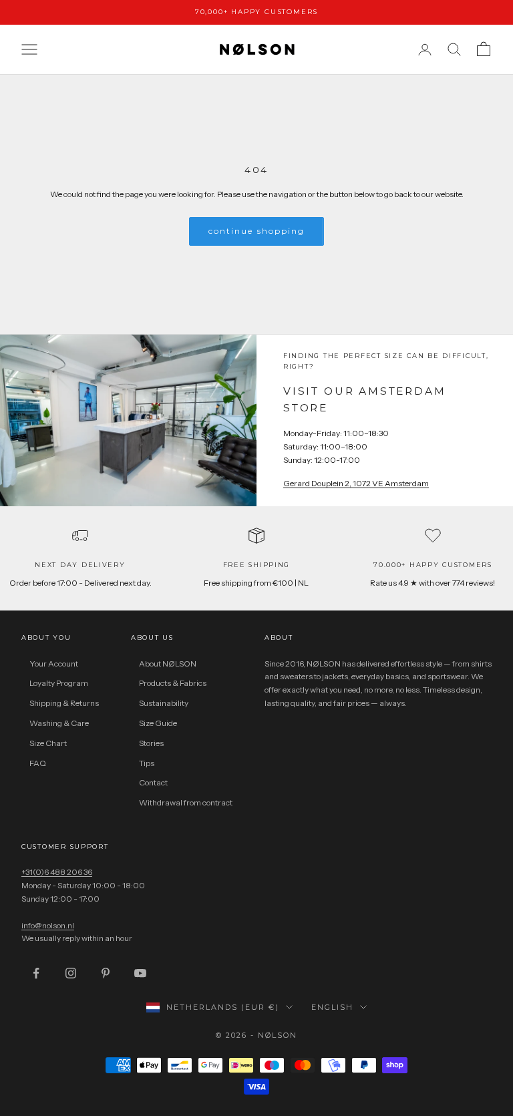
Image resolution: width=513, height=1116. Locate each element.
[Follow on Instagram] (70, 973)
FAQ (37, 763)
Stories (151, 743)
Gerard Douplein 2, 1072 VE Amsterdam (356, 483)
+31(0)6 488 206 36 (56, 872)
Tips (146, 763)
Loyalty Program (58, 683)
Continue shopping (256, 231)
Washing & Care (59, 723)
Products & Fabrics (172, 683)
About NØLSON (167, 664)
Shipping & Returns (64, 703)
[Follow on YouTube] (140, 973)
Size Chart (48, 743)
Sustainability (163, 703)
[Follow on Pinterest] (105, 973)
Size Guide (158, 723)
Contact (153, 782)
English (332, 1007)
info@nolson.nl (47, 925)
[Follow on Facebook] (36, 973)
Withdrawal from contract (185, 802)
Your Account (53, 664)
